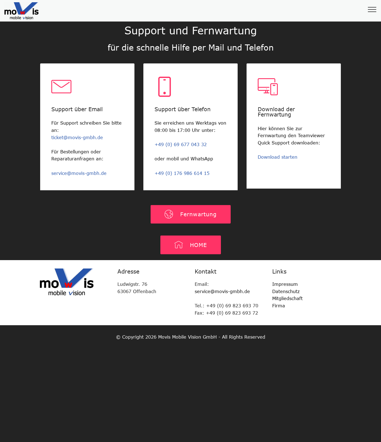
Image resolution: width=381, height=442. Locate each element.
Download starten (277, 157)
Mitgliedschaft (288, 298)
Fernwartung (196, 214)
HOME (196, 245)
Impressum (285, 284)
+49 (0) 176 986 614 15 (182, 173)
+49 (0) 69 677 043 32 (181, 144)
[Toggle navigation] (372, 9)
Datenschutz (286, 291)
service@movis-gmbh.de (79, 173)
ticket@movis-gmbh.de (77, 137)
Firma (278, 305)
